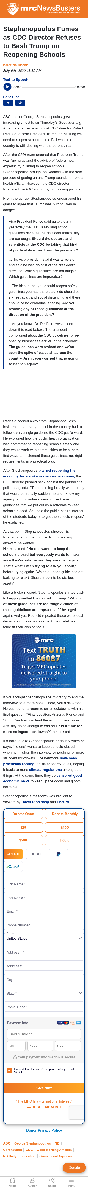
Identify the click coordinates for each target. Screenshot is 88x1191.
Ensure (63, 802)
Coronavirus (12, 1150)
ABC (6, 1143)
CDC (29, 1150)
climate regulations (45, 770)
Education (27, 1156)
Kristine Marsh (15, 65)
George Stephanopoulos (32, 1143)
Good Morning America (54, 1150)
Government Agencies (55, 1156)
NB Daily (9, 1156)
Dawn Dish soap (35, 802)
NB (57, 1143)
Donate (74, 1168)
